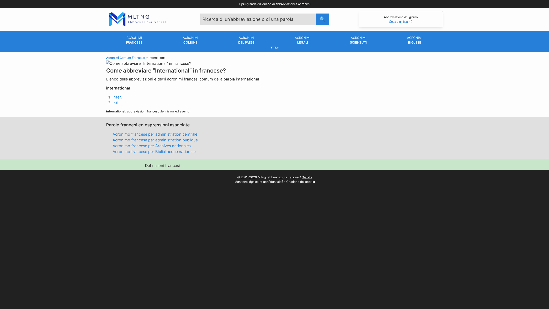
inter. (117, 97)
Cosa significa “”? (401, 21)
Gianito (307, 177)
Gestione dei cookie (300, 181)
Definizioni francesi (162, 165)
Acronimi (134, 40)
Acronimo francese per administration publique (155, 140)
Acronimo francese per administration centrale (155, 134)
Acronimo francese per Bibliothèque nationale (154, 151)
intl (115, 103)
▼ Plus (274, 47)
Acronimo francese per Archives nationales (152, 146)
